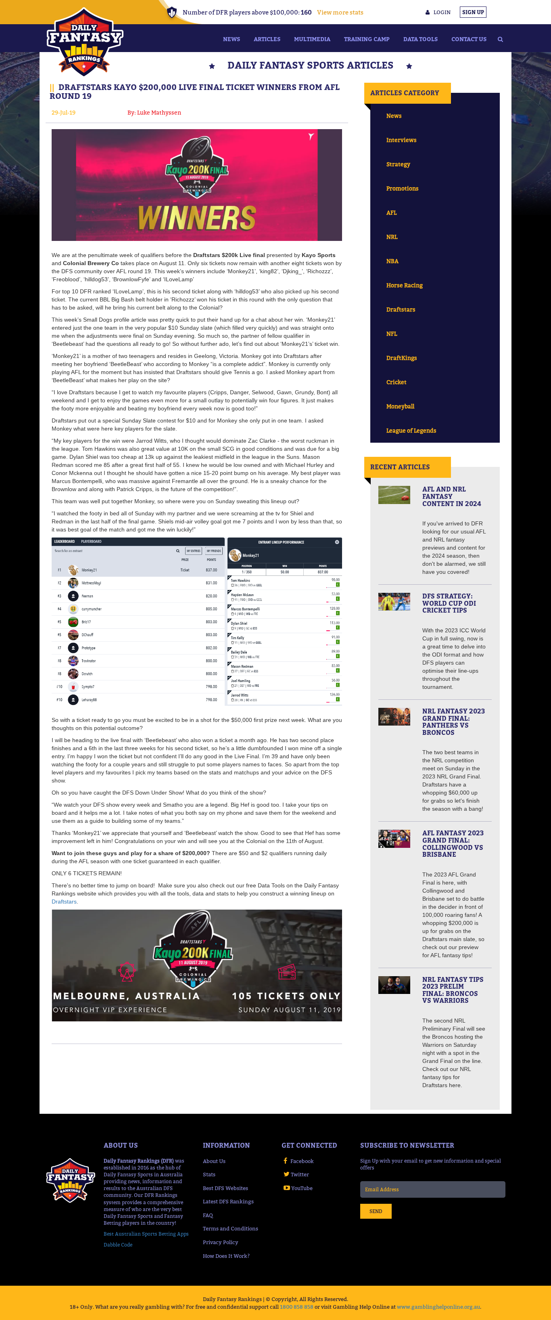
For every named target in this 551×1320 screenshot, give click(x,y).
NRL (391, 236)
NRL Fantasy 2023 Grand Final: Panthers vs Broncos (453, 721)
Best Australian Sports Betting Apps (146, 1234)
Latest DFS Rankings (228, 1201)
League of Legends (411, 430)
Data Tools (420, 39)
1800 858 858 (296, 1306)
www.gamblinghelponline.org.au (438, 1306)
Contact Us (468, 39)
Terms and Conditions (230, 1228)
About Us (214, 1161)
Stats (209, 1174)
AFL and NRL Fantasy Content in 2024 (451, 496)
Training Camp (367, 39)
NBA (392, 260)
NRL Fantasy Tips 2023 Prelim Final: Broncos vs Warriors (453, 990)
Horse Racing (404, 285)
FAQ (208, 1215)
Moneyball (400, 406)
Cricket (396, 382)
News (231, 39)
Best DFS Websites (225, 1188)
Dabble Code (118, 1245)
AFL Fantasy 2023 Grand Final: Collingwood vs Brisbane (453, 843)
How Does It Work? (226, 1256)
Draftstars (64, 901)
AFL (391, 212)
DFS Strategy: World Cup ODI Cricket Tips (449, 603)
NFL (391, 333)
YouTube (302, 1188)
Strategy (398, 164)
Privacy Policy (220, 1242)
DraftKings (401, 357)
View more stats (340, 12)
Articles (267, 39)
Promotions (402, 188)
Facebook (302, 1161)
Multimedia (312, 39)
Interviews (401, 139)
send (375, 1211)
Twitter (300, 1174)
